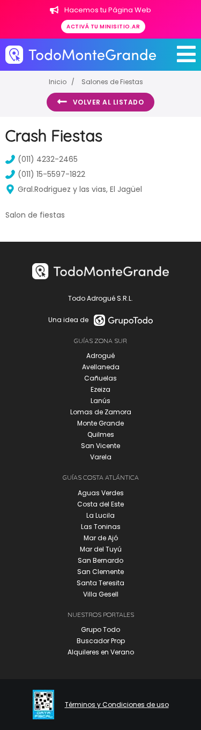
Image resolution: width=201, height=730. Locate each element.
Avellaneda (101, 366)
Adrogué (100, 355)
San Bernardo (100, 560)
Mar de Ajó (101, 537)
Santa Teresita (100, 582)
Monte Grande (100, 423)
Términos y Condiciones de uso (117, 705)
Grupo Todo (100, 629)
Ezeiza (100, 389)
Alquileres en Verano (101, 652)
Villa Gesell (100, 594)
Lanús (100, 400)
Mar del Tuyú (101, 549)
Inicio (57, 81)
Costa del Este (100, 504)
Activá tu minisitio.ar (103, 27)
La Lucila (100, 515)
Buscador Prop (101, 640)
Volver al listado (108, 102)
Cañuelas (100, 378)
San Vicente (100, 445)
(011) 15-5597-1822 (51, 174)
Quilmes (100, 434)
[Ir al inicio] (80, 54)
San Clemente (100, 571)
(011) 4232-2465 (48, 159)
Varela (100, 456)
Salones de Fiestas (112, 81)
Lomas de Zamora (100, 411)
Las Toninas (101, 526)
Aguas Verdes (101, 492)
